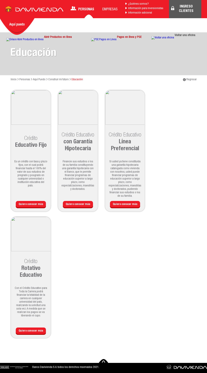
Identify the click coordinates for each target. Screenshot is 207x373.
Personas (86, 9)
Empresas (110, 9)
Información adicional (140, 13)
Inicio (14, 79)
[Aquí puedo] (17, 26)
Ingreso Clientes (186, 9)
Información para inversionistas (145, 8)
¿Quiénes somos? (138, 4)
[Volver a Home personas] (34, 10)
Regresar (191, 79)
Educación (77, 79)
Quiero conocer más (31, 204)
